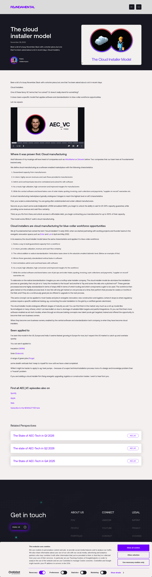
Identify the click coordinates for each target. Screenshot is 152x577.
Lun (49, 234)
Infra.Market (70, 159)
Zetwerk (80, 159)
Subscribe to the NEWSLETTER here (25, 408)
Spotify (13, 393)
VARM (21, 348)
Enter (42, 234)
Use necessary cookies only (133, 562)
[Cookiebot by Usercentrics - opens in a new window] (14, 572)
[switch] (64, 572)
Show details (116, 573)
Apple (13, 398)
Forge (31, 358)
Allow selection (133, 555)
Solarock (19, 353)
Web (12, 403)
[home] (23, 7)
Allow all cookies (133, 548)
